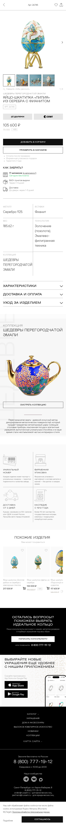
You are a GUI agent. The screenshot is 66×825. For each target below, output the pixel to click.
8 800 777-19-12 (41, 645)
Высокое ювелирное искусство (33, 727)
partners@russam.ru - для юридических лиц (33, 795)
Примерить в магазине (33, 150)
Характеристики (19, 286)
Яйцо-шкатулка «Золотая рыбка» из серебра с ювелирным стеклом (13, 582)
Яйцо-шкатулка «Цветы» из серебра (38, 581)
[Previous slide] (4, 42)
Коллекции (33, 735)
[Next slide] (62, 42)
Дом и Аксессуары (33, 723)
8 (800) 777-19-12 (33, 762)
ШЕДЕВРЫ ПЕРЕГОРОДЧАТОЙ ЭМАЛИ (24, 94)
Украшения (33, 718)
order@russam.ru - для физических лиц (33, 793)
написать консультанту (33, 639)
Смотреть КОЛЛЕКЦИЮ (33, 405)
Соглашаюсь (42, 819)
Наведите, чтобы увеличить (17, 89)
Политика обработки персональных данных (31, 812)
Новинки (33, 731)
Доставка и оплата (22, 294)
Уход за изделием (22, 302)
